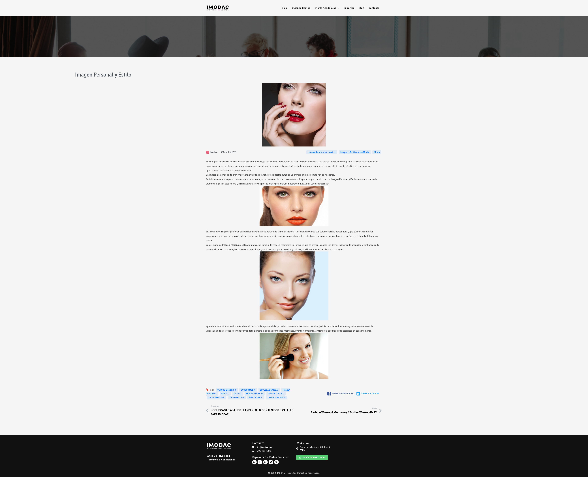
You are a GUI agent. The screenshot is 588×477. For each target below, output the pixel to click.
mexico (237, 394)
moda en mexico (254, 394)
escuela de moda (269, 390)
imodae (225, 394)
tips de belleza (216, 397)
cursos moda (248, 390)
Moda (377, 152)
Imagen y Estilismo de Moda (354, 152)
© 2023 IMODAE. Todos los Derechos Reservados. (294, 473)
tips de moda (256, 397)
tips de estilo (236, 397)
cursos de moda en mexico (322, 152)
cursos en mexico (226, 390)
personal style (276, 394)
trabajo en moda (277, 397)
